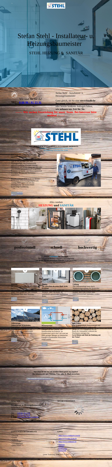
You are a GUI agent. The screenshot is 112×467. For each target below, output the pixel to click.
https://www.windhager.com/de (69, 435)
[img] (56, 6)
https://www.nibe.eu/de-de (68, 439)
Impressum (62, 451)
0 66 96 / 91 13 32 (24, 415)
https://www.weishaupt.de (67, 442)
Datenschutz (63, 449)
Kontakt (61, 447)
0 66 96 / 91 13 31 (30, 102)
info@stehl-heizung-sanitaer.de (27, 417)
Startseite (62, 445)
